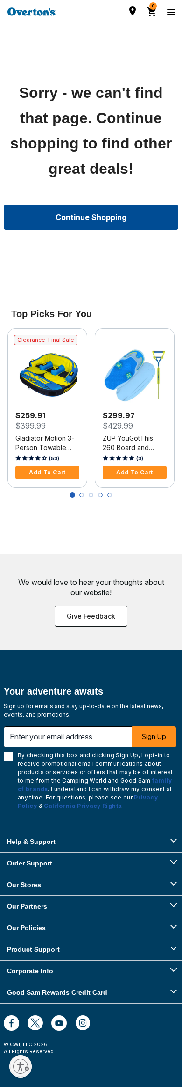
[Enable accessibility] (20, 1066)
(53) (54, 458)
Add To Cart (47, 472)
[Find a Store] (132, 10)
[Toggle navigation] (170, 12)
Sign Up (154, 736)
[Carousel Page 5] (109, 495)
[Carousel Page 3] (91, 495)
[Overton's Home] (31, 11)
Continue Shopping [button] (91, 217)
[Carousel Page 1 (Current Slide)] (72, 495)
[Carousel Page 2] (81, 495)
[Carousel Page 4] (100, 495)
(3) (139, 458)
